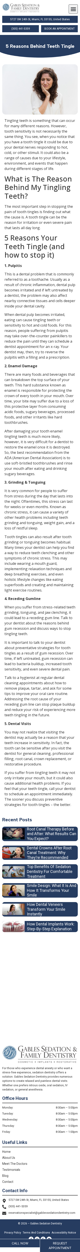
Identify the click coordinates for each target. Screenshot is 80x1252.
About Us (8, 1157)
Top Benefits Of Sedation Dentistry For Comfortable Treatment (49, 871)
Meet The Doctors (14, 1163)
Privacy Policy (12, 1232)
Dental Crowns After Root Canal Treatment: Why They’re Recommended (49, 853)
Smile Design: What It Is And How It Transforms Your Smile (51, 890)
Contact (7, 1181)
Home (6, 1151)
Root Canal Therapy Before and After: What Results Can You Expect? (51, 834)
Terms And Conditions (36, 1232)
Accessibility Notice (64, 1232)
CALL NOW (20, 1243)
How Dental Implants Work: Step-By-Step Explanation (50, 926)
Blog (5, 1175)
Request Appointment (60, 1245)
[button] (73, 9)
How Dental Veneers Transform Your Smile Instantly (46, 909)
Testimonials (11, 1169)
